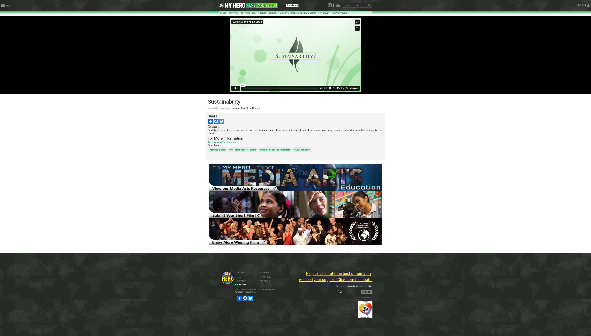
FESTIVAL (233, 13)
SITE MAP (265, 281)
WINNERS (273, 13)
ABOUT (240, 272)
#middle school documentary (275, 150)
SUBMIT (262, 13)
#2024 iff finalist (302, 150)
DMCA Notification (242, 285)
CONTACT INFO (339, 13)
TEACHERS (265, 277)
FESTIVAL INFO (248, 13)
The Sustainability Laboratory (222, 142)
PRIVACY (241, 281)
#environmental (217, 150)
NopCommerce (251, 292)
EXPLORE (264, 272)
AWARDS (284, 13)
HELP (239, 277)
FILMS (223, 13)
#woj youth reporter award (242, 150)
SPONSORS (324, 13)
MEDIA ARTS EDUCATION (303, 13)
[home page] (234, 4)
